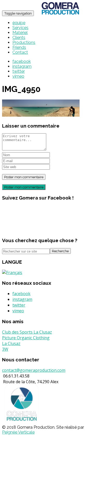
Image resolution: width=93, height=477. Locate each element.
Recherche (60, 251)
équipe (18, 22)
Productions (23, 42)
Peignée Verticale (18, 432)
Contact (20, 52)
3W (5, 349)
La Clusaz (11, 343)
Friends (19, 47)
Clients (18, 37)
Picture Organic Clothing (26, 338)
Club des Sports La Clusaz (27, 332)
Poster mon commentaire (23, 187)
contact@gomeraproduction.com (33, 370)
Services (20, 27)
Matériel (20, 32)
